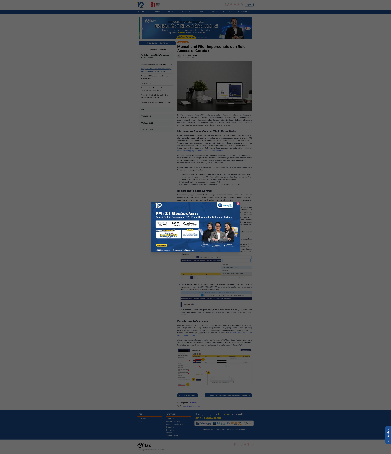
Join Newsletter (388, 435)
